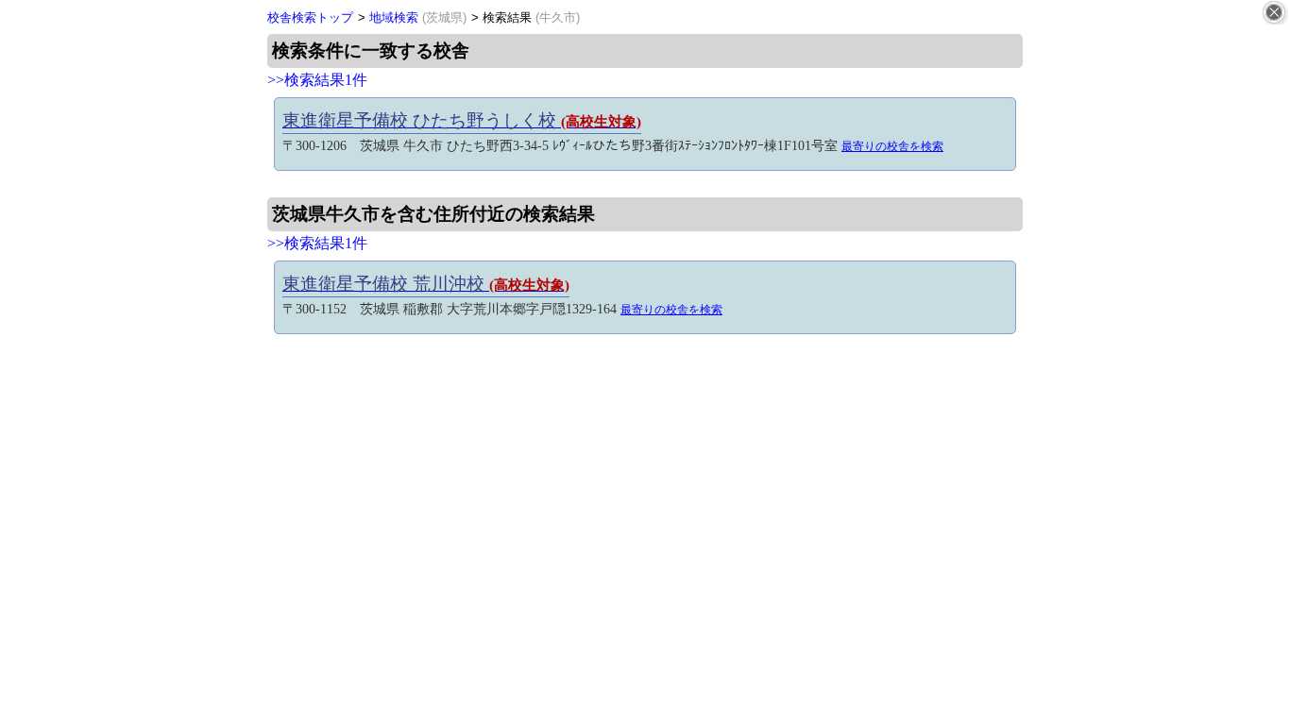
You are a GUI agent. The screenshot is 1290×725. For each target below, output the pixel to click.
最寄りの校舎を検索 (892, 146)
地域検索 (418, 17)
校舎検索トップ (310, 17)
